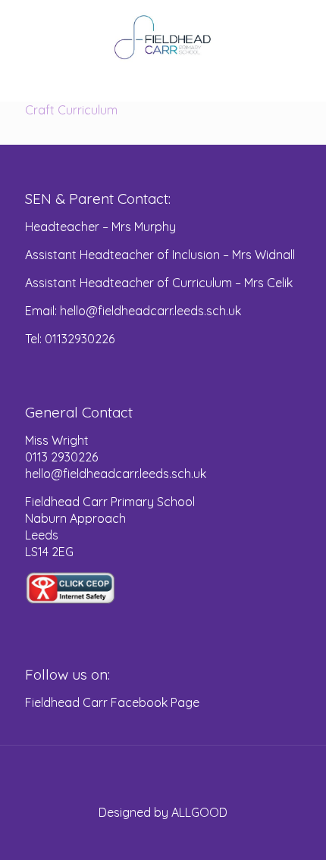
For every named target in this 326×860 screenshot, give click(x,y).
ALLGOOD (199, 812)
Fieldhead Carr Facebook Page (112, 702)
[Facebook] (163, 837)
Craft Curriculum (71, 109)
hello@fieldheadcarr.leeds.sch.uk (115, 473)
